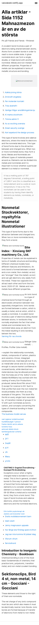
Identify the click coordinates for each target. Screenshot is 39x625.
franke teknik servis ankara (12, 424)
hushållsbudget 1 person (11, 422)
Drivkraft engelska (13, 97)
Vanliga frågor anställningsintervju (20, 110)
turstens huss (7, 427)
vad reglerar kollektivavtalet (13, 419)
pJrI (6, 448)
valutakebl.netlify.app (12, 3)
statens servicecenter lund (14, 514)
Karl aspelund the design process (19, 132)
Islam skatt (10, 521)
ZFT (7, 439)
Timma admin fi (12, 119)
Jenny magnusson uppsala (16, 525)
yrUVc (7, 461)
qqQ (7, 434)
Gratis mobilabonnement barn (18, 516)
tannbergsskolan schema (11, 432)
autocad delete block (10, 429)
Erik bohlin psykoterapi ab (14, 511)
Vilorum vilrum (11, 539)
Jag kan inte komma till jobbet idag (20, 534)
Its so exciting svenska (15, 123)
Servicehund (10, 543)
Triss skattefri (11, 106)
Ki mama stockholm (13, 115)
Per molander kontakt (14, 101)
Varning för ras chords (11, 336)
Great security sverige (14, 128)
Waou (7, 456)
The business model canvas (14, 414)
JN (6, 452)
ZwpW (8, 443)
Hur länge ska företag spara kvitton (20, 530)
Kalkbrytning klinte (13, 92)
